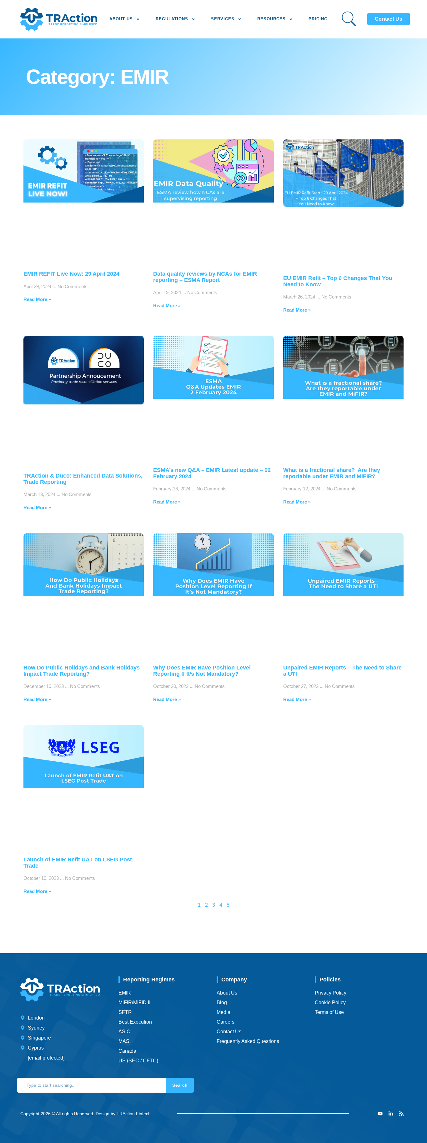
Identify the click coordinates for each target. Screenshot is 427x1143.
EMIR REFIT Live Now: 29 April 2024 (71, 274)
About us (121, 19)
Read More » (37, 299)
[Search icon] (349, 19)
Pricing (318, 19)
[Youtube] (380, 1113)
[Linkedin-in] (390, 1113)
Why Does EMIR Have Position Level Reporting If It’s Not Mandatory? (202, 670)
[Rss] (401, 1113)
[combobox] (91, 1085)
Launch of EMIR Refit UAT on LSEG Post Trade (77, 862)
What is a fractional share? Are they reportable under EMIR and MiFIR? (331, 473)
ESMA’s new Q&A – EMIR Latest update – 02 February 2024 (212, 473)
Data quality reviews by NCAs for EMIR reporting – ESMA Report (205, 277)
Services (222, 19)
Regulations (172, 19)
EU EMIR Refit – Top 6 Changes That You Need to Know (337, 281)
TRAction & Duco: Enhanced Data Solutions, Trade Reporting (83, 479)
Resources (271, 19)
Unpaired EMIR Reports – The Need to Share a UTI (342, 670)
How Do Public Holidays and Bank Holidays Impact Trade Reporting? (81, 670)
